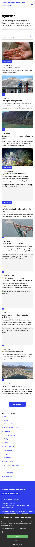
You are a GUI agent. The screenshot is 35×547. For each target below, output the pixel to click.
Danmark (6, 420)
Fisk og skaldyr (8, 424)
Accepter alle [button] (17, 536)
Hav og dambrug (9, 446)
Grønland (6, 442)
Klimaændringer (8, 461)
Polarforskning (8, 473)
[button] (32, 4)
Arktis (5, 416)
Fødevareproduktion (10, 435)
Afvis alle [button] (17, 540)
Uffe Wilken (16, 499)
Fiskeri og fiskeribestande (11, 427)
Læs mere (11, 525)
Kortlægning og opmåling (11, 465)
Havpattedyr (7, 454)
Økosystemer (8, 476)
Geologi (6, 439)
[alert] (17, 530)
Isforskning (7, 457)
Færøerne (7, 431)
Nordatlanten (8, 469)
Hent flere (17, 404)
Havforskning (8, 450)
